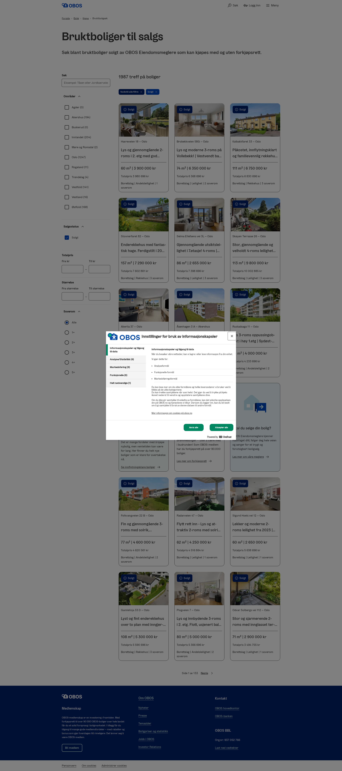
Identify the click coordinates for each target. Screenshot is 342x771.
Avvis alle (193, 427)
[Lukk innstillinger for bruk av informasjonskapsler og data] (232, 336)
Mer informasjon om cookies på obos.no (172, 413)
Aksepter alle (221, 427)
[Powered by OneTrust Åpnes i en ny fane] (220, 437)
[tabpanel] (192, 383)
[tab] (126, 349)
